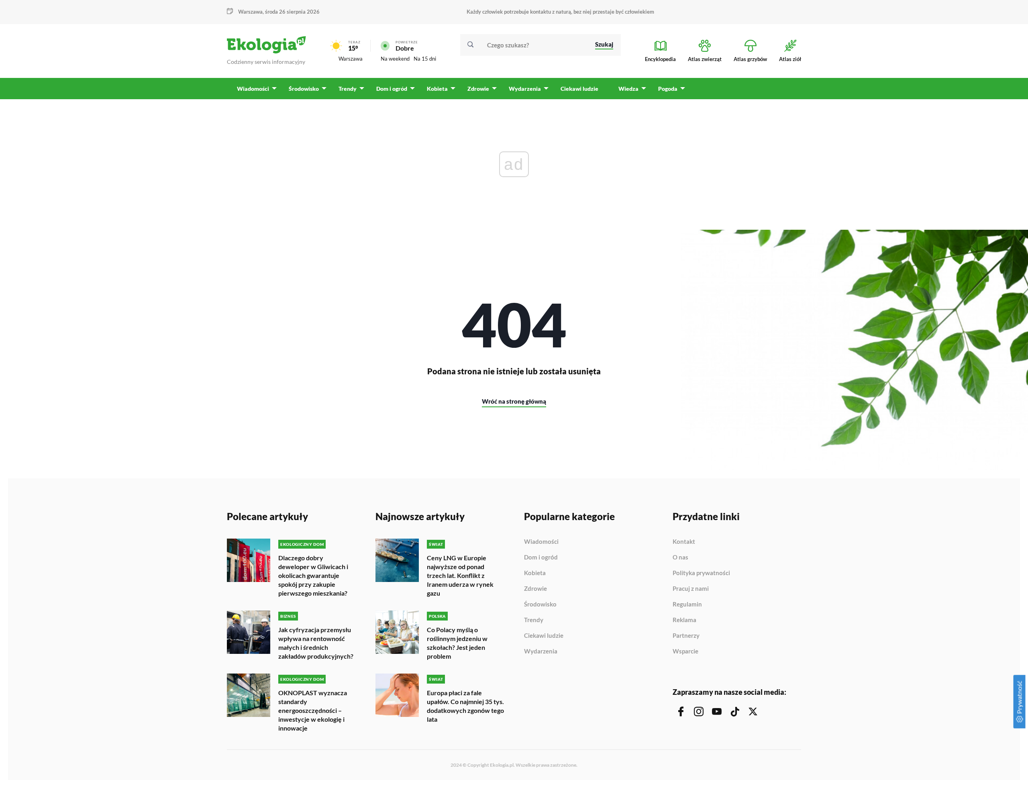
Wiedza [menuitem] (628, 88)
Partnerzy (686, 636)
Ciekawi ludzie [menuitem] (579, 88)
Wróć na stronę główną (514, 401)
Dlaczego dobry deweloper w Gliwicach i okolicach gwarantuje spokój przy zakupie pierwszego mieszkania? (313, 575)
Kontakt (684, 542)
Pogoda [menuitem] (667, 88)
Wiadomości (541, 542)
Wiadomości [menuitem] (253, 88)
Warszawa (351, 58)
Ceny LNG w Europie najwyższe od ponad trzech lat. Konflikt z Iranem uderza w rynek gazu (460, 575)
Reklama (684, 620)
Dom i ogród (541, 557)
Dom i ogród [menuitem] (391, 88)
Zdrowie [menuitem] (478, 88)
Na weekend (395, 58)
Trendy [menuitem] (348, 88)
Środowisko (540, 604)
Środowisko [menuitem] (304, 88)
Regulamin (687, 604)
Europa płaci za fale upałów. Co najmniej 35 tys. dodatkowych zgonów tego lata (465, 706)
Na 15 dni (425, 58)
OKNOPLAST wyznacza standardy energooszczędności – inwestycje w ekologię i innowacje (312, 710)
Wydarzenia (540, 651)
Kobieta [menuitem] (437, 88)
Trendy (533, 620)
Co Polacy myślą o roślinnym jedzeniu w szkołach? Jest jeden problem (457, 643)
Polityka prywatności (701, 573)
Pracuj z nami (691, 589)
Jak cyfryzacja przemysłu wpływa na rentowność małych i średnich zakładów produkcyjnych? (315, 643)
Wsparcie (685, 651)
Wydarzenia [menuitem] (525, 88)
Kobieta (535, 573)
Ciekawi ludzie (543, 636)
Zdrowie (535, 589)
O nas (680, 557)
